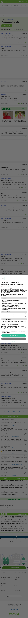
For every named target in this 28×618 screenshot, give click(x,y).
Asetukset (14, 339)
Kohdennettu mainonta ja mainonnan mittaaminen (12, 303)
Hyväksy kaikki (14, 335)
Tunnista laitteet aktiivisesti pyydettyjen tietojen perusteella (12, 316)
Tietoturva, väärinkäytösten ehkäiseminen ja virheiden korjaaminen (13, 322)
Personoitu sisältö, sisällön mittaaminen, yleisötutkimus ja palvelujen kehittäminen (10, 306)
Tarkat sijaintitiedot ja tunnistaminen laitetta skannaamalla (11, 301)
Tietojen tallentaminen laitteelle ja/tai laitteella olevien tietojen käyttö (13, 309)
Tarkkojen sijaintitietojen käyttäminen (10, 314)
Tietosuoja (14, 341)
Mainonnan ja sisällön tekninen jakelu (10, 324)
